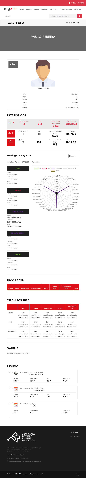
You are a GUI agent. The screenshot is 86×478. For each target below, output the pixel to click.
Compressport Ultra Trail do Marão (32, 388)
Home (22, 9)
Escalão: (10, 177)
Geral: (9, 172)
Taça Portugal (66, 9)
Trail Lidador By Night (28, 404)
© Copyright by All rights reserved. (25, 474)
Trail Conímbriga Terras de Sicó (31, 372)
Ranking (44, 9)
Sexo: (8, 181)
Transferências (32, 9)
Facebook (75, 436)
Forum (7, 16)
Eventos (77, 9)
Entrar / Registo (77, 3)
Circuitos (53, 9)
